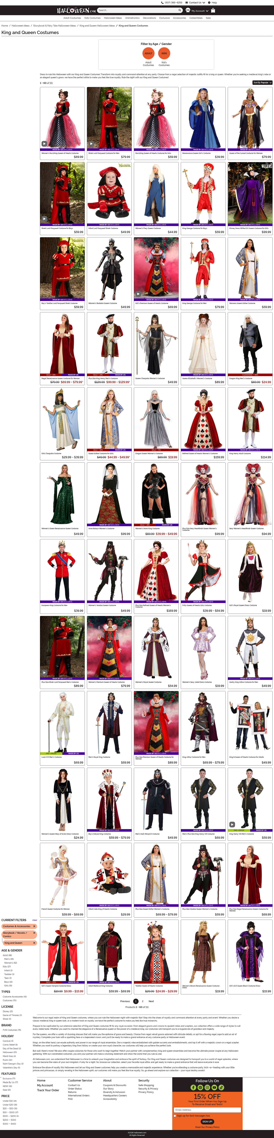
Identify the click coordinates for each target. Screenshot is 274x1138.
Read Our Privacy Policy (207, 1127)
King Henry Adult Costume (240, 454)
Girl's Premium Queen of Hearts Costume (151, 303)
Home (41, 1080)
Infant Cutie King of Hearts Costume (102, 909)
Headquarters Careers (115, 1095)
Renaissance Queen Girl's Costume (196, 153)
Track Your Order (48, 1090)
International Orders (78, 1095)
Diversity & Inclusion (114, 1092)
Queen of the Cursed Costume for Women (246, 153)
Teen (6, 978)
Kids (5, 967)
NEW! (5, 1086)
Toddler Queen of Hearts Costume (149, 986)
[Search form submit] (180, 10)
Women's (8, 963)
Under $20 (8, 1105)
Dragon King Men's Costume (240, 378)
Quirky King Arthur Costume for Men (243, 682)
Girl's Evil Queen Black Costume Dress (244, 986)
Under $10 (8, 1101)
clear (34, 920)
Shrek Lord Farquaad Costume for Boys (57, 228)
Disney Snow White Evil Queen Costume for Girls (248, 228)
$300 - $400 (9, 1124)
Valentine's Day (10, 1067)
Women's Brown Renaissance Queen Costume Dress (200, 987)
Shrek (5, 1019)
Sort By (261, 82)
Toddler (7, 974)
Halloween (8, 1052)
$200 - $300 (9, 1120)
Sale (5, 1090)
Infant (7, 970)
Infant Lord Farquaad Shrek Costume (103, 228)
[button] (197, 10)
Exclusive (7, 1078)
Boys (6, 982)
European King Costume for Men (54, 605)
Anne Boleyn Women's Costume (101, 529)
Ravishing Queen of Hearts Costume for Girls (153, 153)
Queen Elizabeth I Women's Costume (197, 378)
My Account (45, 1085)
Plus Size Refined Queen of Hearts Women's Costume (153, 606)
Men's (7, 959)
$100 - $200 (9, 1116)
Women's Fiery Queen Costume (148, 228)
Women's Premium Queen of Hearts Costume (106, 682)
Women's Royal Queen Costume (148, 682)
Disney (6, 1011)
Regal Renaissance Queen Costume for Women (61, 378)
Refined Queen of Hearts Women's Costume (200, 454)
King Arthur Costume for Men (193, 757)
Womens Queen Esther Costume (242, 303)
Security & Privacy (148, 1088)
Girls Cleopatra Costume (51, 454)
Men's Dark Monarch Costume (147, 834)
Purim (5, 1060)
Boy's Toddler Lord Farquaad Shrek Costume (59, 303)
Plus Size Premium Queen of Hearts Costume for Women (154, 758)
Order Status (75, 1088)
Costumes (7, 1000)
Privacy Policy (146, 1092)
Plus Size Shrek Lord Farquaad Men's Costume (60, 682)
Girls (6, 986)
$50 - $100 (8, 1112)
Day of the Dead (10, 1048)
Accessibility (110, 1099)
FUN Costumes (10, 1030)
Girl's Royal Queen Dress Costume (243, 605)
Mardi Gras (8, 1056)
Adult (5, 955)
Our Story (108, 1088)
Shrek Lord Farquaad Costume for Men (103, 153)
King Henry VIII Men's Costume (241, 834)
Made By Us (8, 1082)
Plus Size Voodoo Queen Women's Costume (199, 909)
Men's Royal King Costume (99, 757)
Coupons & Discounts (114, 1085)
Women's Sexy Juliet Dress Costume (197, 682)
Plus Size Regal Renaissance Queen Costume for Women (248, 910)
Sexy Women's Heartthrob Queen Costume (246, 529)
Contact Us (195, 2)
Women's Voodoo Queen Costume (102, 605)
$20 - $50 (8, 1108)
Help (214, 2)
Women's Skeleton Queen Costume (102, 303)
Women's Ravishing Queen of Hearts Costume (60, 153)
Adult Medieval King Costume (100, 986)
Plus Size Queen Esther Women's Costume (152, 909)
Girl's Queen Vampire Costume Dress (56, 986)
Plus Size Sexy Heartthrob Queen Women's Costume (199, 529)
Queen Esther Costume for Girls (100, 454)
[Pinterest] (200, 1087)
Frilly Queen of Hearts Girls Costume (197, 605)
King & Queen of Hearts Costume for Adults (246, 757)
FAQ (70, 1099)
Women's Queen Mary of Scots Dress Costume (60, 834)
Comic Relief (9, 1045)
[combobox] (137, 10)
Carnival (7, 1041)
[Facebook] (193, 1087)
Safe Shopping (146, 1085)
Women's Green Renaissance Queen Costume (60, 529)
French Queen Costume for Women (56, 909)
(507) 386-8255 (173, 2)
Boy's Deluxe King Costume (99, 834)
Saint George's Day (12, 1064)
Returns (72, 1092)
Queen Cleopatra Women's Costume (150, 378)
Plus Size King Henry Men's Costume (103, 378)
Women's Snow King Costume (147, 529)
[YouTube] (214, 1087)
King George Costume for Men (194, 303)
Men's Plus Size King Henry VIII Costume (198, 834)
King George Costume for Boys (194, 228)
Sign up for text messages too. (193, 1115)
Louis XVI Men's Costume (52, 757)
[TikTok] (221, 1087)
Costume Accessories (13, 996)
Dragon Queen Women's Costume (149, 454)
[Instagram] (207, 1087)
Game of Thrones (11, 1015)
